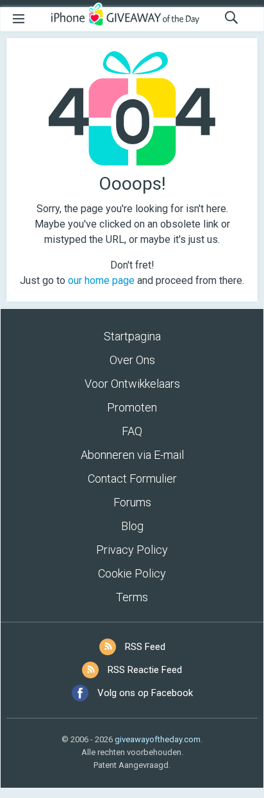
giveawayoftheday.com (158, 739)
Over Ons (132, 360)
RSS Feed (145, 647)
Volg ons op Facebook (145, 693)
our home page (101, 280)
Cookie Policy (132, 573)
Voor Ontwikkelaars (132, 383)
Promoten (132, 407)
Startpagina (132, 336)
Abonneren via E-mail (132, 454)
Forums (132, 502)
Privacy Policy (132, 549)
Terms (132, 597)
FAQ (132, 431)
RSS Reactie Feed (145, 670)
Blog (132, 526)
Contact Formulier (132, 478)
